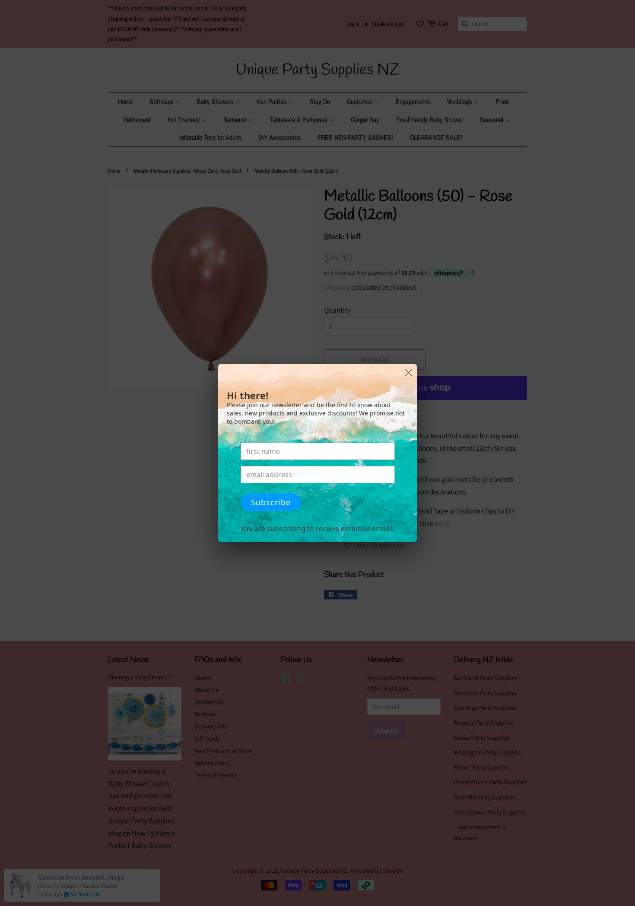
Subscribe (271, 502)
